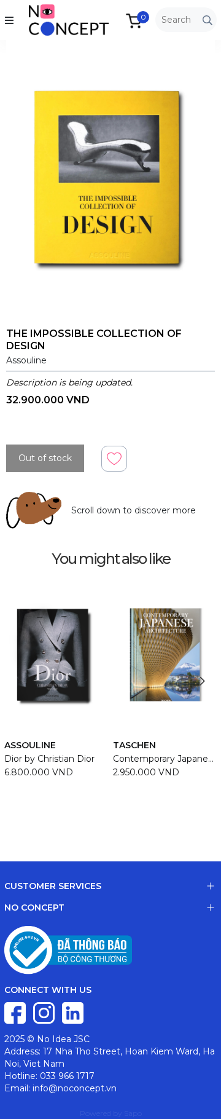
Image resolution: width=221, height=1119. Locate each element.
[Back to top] (199, 1097)
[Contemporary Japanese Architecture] (165, 654)
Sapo (133, 1113)
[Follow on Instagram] (45, 1012)
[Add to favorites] (114, 458)
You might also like (111, 558)
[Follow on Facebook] (16, 1012)
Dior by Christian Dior (49, 758)
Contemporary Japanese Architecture (165, 758)
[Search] (207, 20)
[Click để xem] (110, 179)
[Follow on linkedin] (72, 1012)
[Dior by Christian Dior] (56, 654)
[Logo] (56, 19)
